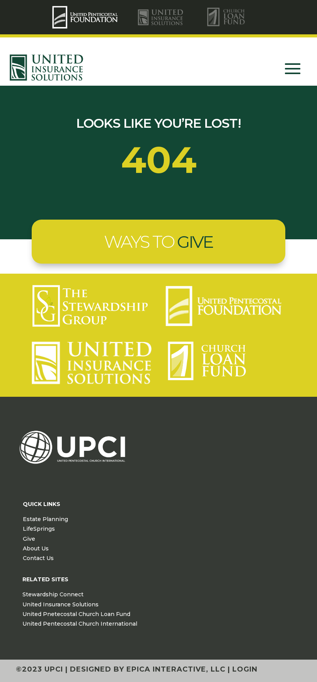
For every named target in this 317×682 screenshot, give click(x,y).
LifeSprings (39, 528)
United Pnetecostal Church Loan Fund (76, 614)
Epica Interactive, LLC (175, 669)
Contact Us (38, 558)
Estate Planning (45, 519)
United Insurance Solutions (60, 604)
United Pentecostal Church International (79, 623)
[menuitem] (86, 17)
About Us (36, 548)
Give (29, 538)
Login (244, 669)
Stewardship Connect (53, 594)
